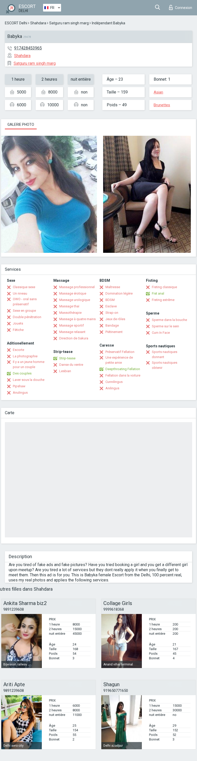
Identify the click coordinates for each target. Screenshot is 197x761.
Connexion (183, 8)
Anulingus (20, 392)
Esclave (111, 306)
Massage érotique (72, 293)
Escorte (18, 350)
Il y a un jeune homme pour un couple (28, 364)
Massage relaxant (72, 332)
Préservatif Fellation (119, 352)
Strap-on (111, 313)
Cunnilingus (114, 382)
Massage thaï (69, 306)
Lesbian (65, 371)
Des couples (22, 373)
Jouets (18, 323)
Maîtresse (112, 287)
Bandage (112, 325)
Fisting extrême (163, 300)
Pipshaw (19, 386)
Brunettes (162, 105)
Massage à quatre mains (77, 319)
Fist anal (158, 293)
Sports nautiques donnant (164, 354)
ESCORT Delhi (16, 23)
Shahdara (38, 23)
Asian (158, 92)
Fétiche (18, 330)
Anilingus (112, 388)
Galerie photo (20, 124)
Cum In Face (161, 333)
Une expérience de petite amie (119, 360)
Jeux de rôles (115, 319)
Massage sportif (71, 325)
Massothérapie (70, 313)
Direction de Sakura (73, 338)
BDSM (110, 300)
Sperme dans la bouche (169, 320)
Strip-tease (67, 358)
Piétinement (114, 332)
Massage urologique (74, 300)
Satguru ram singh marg (69, 23)
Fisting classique (164, 287)
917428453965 (28, 48)
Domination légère (119, 293)
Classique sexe (24, 287)
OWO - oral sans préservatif (25, 301)
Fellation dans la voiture (122, 375)
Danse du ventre (71, 365)
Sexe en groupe (24, 310)
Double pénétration (27, 317)
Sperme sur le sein (165, 326)
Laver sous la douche (28, 380)
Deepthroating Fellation (122, 369)
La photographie (25, 356)
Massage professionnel (77, 287)
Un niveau (20, 293)
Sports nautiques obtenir (164, 365)
